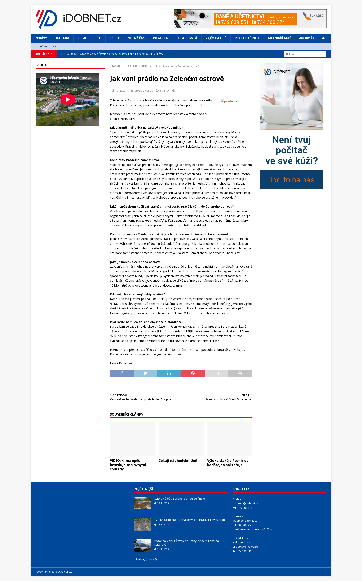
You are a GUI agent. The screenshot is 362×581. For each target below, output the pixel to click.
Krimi (82, 38)
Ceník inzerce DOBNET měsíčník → (254, 529)
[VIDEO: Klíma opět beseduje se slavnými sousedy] (132, 439)
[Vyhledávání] (305, 54)
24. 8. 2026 (163, 524)
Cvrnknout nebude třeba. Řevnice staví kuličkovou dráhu (190, 520)
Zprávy (41, 38)
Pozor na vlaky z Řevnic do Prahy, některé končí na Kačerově (186, 542)
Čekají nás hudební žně (178, 460)
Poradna (160, 38)
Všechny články (144, 559)
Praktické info (247, 38)
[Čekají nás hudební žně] (181, 439)
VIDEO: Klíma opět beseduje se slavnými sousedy (128, 465)
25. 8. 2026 (163, 503)
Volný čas (136, 38)
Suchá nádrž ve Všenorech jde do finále (179, 498)
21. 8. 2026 (163, 549)
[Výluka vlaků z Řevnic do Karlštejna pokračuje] (229, 439)
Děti (97, 38)
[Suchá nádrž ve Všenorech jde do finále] (142, 503)
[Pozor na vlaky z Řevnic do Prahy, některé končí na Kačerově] (142, 545)
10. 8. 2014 (121, 90)
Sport (115, 38)
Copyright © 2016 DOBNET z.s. (54, 571)
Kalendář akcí (279, 38)
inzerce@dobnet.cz (245, 520)
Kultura (62, 38)
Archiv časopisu (312, 38)
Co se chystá (186, 38)
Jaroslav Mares (143, 90)
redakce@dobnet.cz (245, 503)
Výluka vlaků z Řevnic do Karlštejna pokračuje (227, 462)
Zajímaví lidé (216, 38)
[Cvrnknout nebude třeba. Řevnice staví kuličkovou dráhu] (142, 524)
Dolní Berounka (45, 46)
